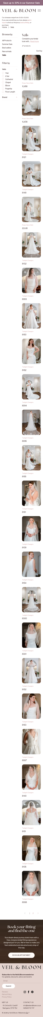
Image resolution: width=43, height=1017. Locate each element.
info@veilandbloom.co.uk (32, 1005)
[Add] (21, 3)
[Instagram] (24, 991)
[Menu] (39, 10)
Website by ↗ (23, 1013)
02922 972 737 (28, 1008)
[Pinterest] (32, 991)
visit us (5, 1002)
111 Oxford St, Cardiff (10, 1005)
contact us (28, 1002)
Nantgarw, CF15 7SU (10, 1008)
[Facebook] (28, 991)
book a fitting (24, 22)
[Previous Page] (25, 913)
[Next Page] (38, 913)
